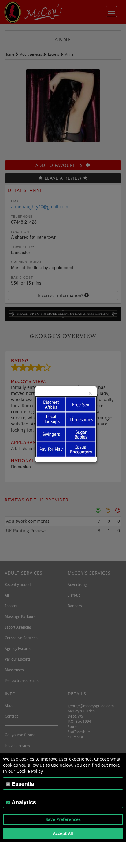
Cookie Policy (30, 771)
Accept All (63, 833)
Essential (24, 784)
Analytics (24, 802)
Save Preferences (63, 819)
